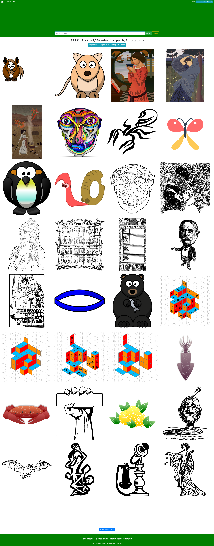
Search (148, 33)
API (120, 543)
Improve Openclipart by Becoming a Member (107, 45)
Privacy (98, 543)
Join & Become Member (204, 2)
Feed (117, 543)
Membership (111, 543)
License (103, 543)
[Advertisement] (107, 17)
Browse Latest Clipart (107, 529)
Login (193, 2)
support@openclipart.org (120, 539)
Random (155, 33)
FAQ (93, 543)
